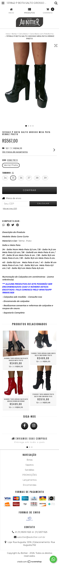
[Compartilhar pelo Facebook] (8, 225)
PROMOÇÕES (29, 475)
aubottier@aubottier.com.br (31, 537)
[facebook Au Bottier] (24, 425)
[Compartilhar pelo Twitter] (12, 225)
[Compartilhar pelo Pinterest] (17, 225)
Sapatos (29, 465)
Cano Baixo (23, 34)
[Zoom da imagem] (55, 45)
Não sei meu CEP (10, 208)
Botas (14, 34)
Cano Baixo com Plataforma (41, 34)
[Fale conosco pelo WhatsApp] (53, 559)
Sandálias (29, 470)
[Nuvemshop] (29, 562)
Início (8, 34)
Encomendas (29, 485)
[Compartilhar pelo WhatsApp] (3, 225)
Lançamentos (30, 480)
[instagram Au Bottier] (33, 425)
